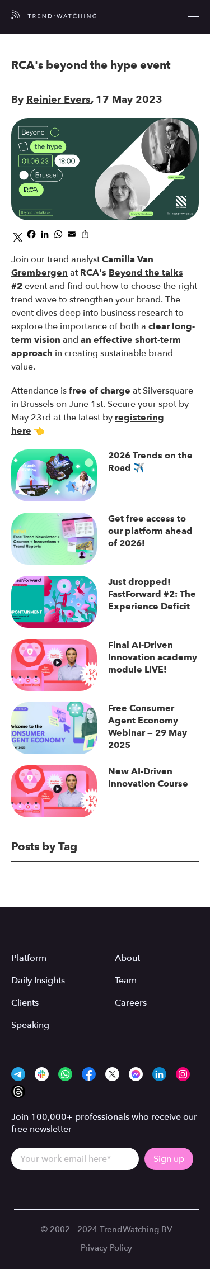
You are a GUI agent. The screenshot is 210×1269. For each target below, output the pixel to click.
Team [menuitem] (126, 980)
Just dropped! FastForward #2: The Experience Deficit (152, 594)
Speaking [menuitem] (30, 1025)
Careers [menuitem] (131, 1003)
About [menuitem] (127, 958)
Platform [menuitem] (28, 958)
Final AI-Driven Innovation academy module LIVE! (152, 657)
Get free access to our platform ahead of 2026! (150, 530)
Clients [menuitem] (25, 1003)
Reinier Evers (58, 99)
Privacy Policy (106, 1247)
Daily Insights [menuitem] (38, 980)
